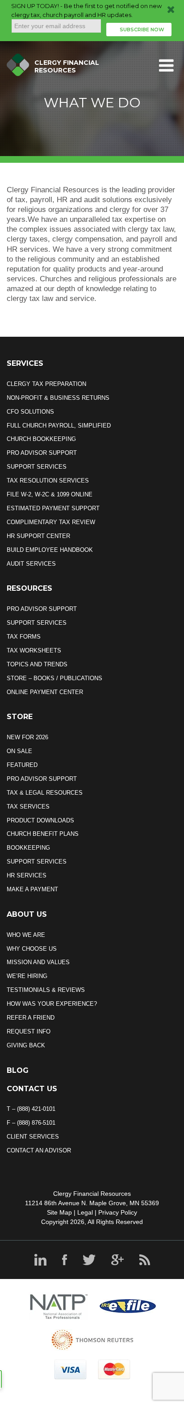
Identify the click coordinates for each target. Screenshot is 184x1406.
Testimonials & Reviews (46, 990)
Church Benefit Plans (43, 833)
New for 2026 (27, 737)
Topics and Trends (37, 664)
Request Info (28, 1031)
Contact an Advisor (39, 1150)
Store (20, 716)
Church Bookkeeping (41, 439)
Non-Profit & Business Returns (58, 397)
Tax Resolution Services (48, 480)
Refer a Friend (30, 1017)
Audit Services (31, 563)
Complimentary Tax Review (51, 522)
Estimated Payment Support (53, 508)
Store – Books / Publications (54, 678)
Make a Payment (32, 889)
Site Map (59, 1212)
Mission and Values (38, 962)
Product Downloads (40, 820)
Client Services (33, 1136)
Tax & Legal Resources (45, 792)
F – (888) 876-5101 (31, 1122)
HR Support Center (38, 536)
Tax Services (28, 806)
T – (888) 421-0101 (31, 1108)
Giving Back (26, 1045)
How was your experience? (52, 1003)
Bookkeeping (28, 847)
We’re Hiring (27, 976)
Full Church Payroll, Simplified (59, 425)
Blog (18, 1070)
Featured (22, 765)
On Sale (19, 751)
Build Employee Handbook (50, 549)
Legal (85, 1212)
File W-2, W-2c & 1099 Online (49, 494)
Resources (29, 588)
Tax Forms (24, 636)
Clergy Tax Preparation (46, 384)
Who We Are (26, 935)
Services (25, 363)
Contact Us (32, 1088)
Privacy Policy (117, 1212)
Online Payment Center (45, 692)
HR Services (26, 875)
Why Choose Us (32, 948)
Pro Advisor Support (42, 452)
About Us (27, 914)
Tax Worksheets (34, 650)
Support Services (37, 466)
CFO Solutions (30, 411)
